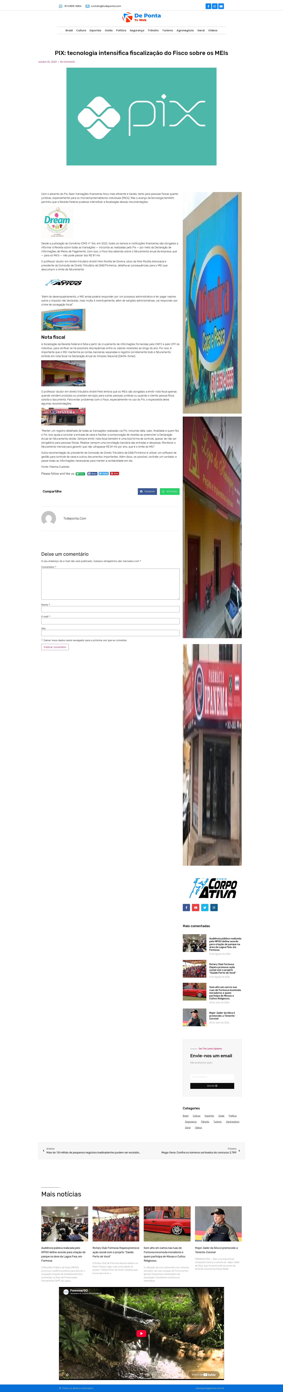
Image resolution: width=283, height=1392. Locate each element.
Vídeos (212, 30)
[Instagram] (215, 6)
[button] (147, 491)
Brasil (69, 30)
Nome (45, 604)
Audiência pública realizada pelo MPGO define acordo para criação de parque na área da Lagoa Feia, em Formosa (225, 944)
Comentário (48, 567)
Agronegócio (185, 30)
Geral (201, 30)
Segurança (137, 30)
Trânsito (153, 30)
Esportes (95, 30)
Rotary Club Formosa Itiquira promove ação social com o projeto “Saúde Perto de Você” (222, 968)
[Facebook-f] (208, 6)
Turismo (167, 30)
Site (43, 628)
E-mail (45, 616)
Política (121, 30)
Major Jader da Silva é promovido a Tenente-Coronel (222, 1015)
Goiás (109, 30)
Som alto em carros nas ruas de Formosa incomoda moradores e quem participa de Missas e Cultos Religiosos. (225, 993)
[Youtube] (221, 6)
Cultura (81, 30)
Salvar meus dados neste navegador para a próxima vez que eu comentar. (85, 640)
